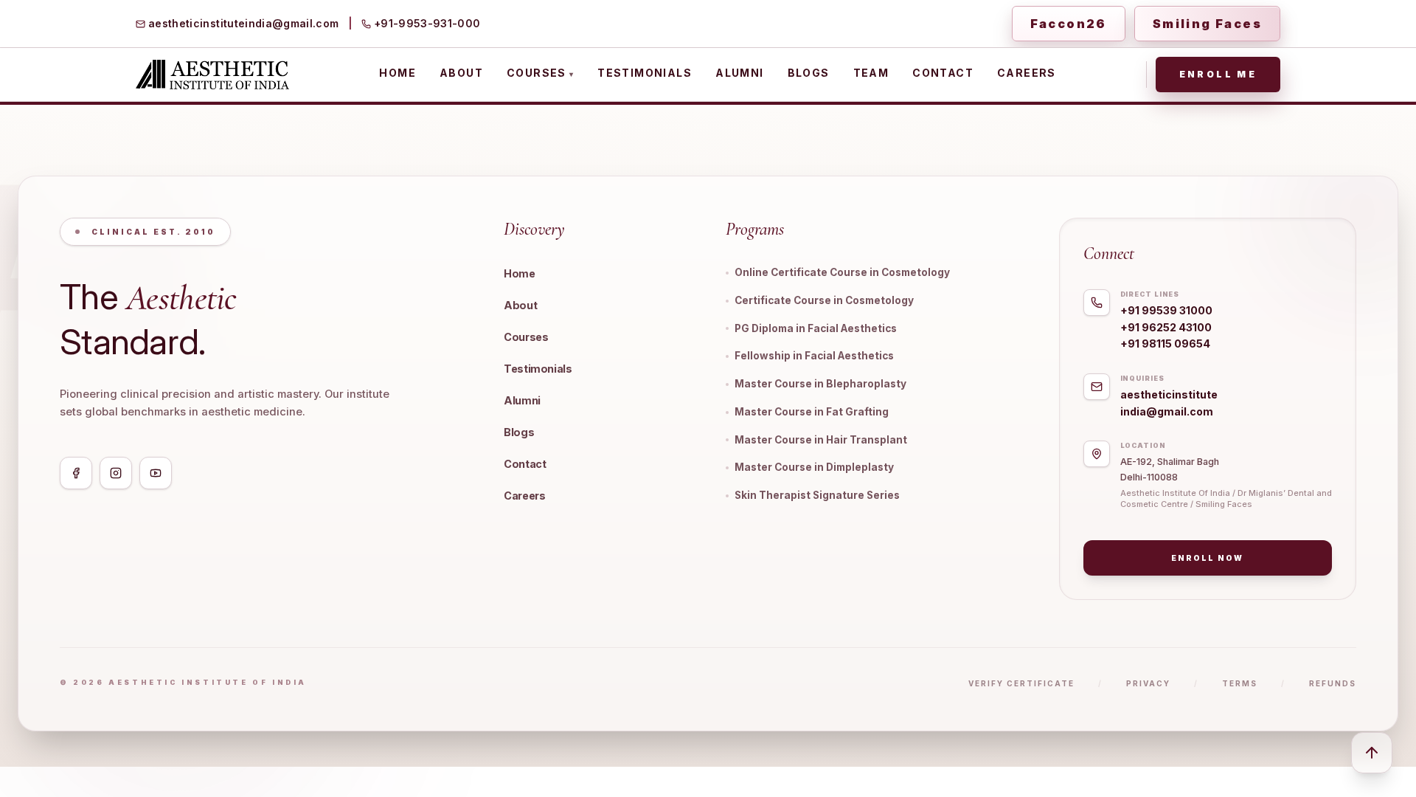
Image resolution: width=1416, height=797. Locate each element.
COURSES (540, 72)
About (520, 305)
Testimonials (538, 368)
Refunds (1332, 683)
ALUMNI (739, 72)
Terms (1239, 683)
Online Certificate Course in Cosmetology (842, 272)
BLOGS (809, 72)
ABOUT (461, 72)
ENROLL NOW (1207, 557)
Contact (525, 464)
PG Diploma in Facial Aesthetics (816, 328)
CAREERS (1026, 72)
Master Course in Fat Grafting (812, 412)
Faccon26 (1068, 23)
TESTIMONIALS (644, 72)
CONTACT (943, 72)
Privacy (1148, 683)
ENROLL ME (1218, 74)
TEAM (871, 72)
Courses (526, 337)
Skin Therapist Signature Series (817, 495)
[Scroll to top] (1371, 752)
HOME (397, 72)
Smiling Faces (1207, 23)
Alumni (522, 400)
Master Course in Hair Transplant (821, 440)
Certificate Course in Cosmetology (824, 300)
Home (519, 273)
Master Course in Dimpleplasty (814, 467)
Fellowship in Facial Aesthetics (814, 356)
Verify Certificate (1021, 683)
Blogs (519, 432)
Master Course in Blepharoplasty (820, 384)
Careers (524, 495)
